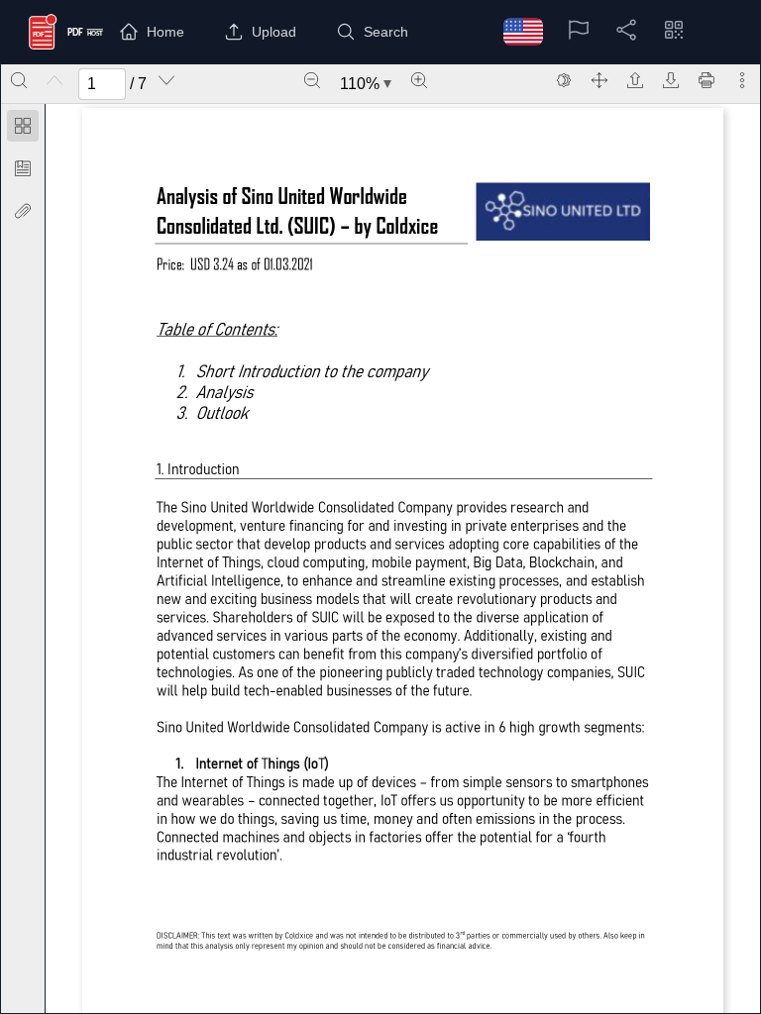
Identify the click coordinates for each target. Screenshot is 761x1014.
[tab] (23, 129)
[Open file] (635, 80)
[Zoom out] (312, 80)
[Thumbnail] (23, 126)
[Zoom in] (419, 80)
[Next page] (166, 80)
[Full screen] (599, 80)
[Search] (19, 80)
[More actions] (742, 80)
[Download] (671, 80)
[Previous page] (54, 80)
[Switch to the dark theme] (564, 80)
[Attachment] (23, 211)
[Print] (706, 80)
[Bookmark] (23, 168)
